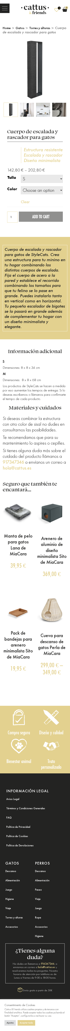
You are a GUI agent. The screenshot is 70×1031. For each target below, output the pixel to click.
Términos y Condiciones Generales (25, 808)
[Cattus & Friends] (35, 8)
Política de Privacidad (18, 827)
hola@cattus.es (17, 468)
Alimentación (12, 880)
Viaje (8, 908)
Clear (25, 201)
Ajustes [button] (10, 1022)
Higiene (9, 899)
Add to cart (40, 216)
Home (7, 28)
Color (12, 189)
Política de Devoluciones (20, 845)
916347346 (47, 963)
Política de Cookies (17, 836)
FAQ (8, 817)
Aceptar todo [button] (26, 1022)
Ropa (38, 917)
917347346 (13, 462)
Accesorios (11, 926)
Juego (8, 889)
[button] (5, 8)
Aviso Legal (12, 799)
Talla (11, 178)
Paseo (38, 889)
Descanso (10, 871)
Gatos (20, 28)
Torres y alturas (39, 28)
